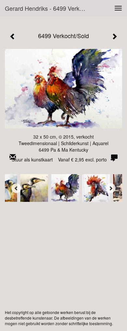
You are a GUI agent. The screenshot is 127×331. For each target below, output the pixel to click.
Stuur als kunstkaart (59, 159)
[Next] (111, 188)
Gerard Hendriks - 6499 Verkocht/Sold (48, 8)
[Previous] (16, 188)
